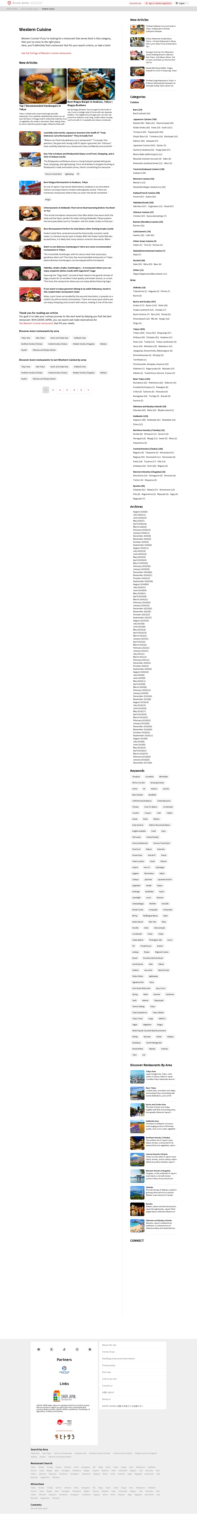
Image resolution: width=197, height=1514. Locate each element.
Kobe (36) (163, 305)
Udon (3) (168, 163)
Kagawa (96, 1474)
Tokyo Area (35, 1453)
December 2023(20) (142, 608)
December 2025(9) (142, 535)
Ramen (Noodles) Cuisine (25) (148, 221)
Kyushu (43, 1456)
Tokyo (33, 1467)
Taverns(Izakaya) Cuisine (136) (148, 169)
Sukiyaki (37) (152, 140)
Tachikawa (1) (140, 359)
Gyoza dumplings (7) (156, 215)
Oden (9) (167, 158)
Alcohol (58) (139, 260)
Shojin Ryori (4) (140, 136)
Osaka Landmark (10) (143, 309)
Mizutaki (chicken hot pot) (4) (147, 158)
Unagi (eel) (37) (163, 149)
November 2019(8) (142, 699)
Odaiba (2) (138, 373)
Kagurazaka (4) (153, 368)
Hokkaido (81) (154, 419)
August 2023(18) (141, 620)
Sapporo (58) (139, 419)
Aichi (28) (151, 465)
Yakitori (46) (139, 140)
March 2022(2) (140, 644)
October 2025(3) (141, 541)
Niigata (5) (163, 465)
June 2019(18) (140, 708)
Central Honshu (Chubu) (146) (148, 448)
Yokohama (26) (156, 382)
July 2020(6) (139, 674)
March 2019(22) (140, 717)
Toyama (95, 1470)
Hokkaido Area (80, 1453)
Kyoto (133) (151, 305)
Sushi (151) (167, 127)
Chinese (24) (139, 215)
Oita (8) (136, 494)
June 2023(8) (139, 626)
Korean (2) (158, 244)
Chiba (76, 1467)
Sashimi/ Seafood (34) (143, 149)
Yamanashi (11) (153, 456)
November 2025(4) (142, 538)
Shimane (42, 1474)
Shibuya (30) (139, 337)
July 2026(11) (139, 514)
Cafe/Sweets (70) (142, 231)
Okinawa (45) (139, 410)
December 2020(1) (142, 662)
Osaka (115, 1467)
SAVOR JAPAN (12, 9)
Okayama (52, 1474)
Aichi (158, 1470)
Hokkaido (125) (140, 416)
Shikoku (34, 1456)
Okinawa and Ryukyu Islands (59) (149, 406)
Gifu (141, 1470)
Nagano (133, 1470)
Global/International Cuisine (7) (149, 250)
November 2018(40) (142, 729)
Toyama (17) (150, 461)
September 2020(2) (142, 668)
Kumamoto (149, 1474)
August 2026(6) (140, 511)
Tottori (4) (138, 480)
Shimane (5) (170, 475)
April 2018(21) (140, 750)
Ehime (105, 1474)
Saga (130, 1474)
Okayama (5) (151, 480)
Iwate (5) (163, 438)
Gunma (58, 1467)
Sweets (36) (138, 235)
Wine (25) (147, 264)
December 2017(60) (142, 762)
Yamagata (65, 1470)
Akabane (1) (139, 368)
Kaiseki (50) (138, 123)
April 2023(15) (140, 632)
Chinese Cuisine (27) (143, 212)
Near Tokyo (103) (141, 378)
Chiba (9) (137, 391)
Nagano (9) (138, 452)
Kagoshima (45, 1477)
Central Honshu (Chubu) (122, 1453)
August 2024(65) (141, 584)
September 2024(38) (143, 581)
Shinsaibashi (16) (141, 318)
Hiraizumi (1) (150, 433)
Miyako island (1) (166, 410)
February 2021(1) (141, 659)
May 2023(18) (139, 629)
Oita (158, 1474)
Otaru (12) (138, 424)
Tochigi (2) (154, 396)
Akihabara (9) (150, 346)
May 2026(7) (139, 520)
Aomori (34, 1470)
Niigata (86, 1470)
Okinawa (55, 1477)
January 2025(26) (141, 569)
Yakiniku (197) (139, 206)
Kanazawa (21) (167, 452)
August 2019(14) (141, 702)
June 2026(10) (140, 517)
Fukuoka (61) (139, 489)
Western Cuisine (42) (143, 178)
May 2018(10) (139, 747)
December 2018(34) (142, 726)
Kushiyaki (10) (171, 136)
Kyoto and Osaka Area (63, 1453)
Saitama (67, 1467)
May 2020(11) (139, 681)
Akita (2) (173, 438)
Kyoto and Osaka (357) (144, 301)
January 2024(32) (141, 605)
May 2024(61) (139, 593)
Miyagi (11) (152, 438)
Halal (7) (137, 254)
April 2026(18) (140, 523)
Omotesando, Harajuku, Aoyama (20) (151, 364)
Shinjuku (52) (152, 337)
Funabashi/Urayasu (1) (144, 387)
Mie (94, 1467)
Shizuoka (149, 1470)
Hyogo (123, 1467)
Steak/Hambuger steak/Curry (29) (149, 186)
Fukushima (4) (140, 442)
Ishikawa (105, 1470)
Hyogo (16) (164, 318)
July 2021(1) (139, 653)
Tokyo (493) (139, 329)
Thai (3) (147, 244)
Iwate (42, 1470)
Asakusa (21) (166, 337)
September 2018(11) (143, 735)
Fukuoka (121, 1474)
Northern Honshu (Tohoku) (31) (149, 430)
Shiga (100, 1467)
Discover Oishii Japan (30, 9)
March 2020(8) (140, 687)
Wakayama (140, 1467)
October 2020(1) (141, 665)
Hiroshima (63, 1474)
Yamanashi (123, 1470)
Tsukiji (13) (149, 341)
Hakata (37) (152, 489)
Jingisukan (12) (155, 206)
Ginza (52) (151, 332)
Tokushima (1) (140, 291)
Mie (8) (154, 318)
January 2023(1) (140, 638)
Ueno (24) (137, 346)
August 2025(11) (141, 547)
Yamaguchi (74, 1474)
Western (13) (139, 182)
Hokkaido (152, 1467)
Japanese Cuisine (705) (145, 119)
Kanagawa (85, 1467)
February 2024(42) (142, 602)
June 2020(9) (139, 678)
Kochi (113, 1474)
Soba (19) (155, 127)
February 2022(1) (141, 647)
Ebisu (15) (138, 341)
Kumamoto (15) (167, 489)
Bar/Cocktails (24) (141, 113)
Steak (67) (169, 206)
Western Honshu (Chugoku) (146, 1453)
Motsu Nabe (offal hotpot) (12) (147, 154)
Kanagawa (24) (140, 396)
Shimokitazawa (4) (142, 355)
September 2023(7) (142, 617)
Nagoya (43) (139, 456)
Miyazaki (34, 1477)
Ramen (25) (138, 225)
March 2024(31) (140, 599)
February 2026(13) (142, 529)
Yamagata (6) (139, 438)
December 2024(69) (142, 572)
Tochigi (50, 1467)
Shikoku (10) (139, 287)
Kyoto (108, 1467)
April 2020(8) (139, 684)
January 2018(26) (141, 759)
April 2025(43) (140, 560)
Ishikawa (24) (139, 465)
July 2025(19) (139, 550)
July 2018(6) (139, 741)
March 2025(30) (140, 563)
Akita (57, 1470)
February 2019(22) (142, 720)
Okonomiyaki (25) (164, 123)
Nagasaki (138, 1474)
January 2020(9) (140, 693)
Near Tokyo (46, 1453)
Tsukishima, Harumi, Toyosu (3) (159, 373)
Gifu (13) (161, 461)
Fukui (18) (137, 461)
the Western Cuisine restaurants (36, 323)
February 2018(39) (142, 756)
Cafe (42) (150, 235)
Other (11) (138, 270)
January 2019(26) (141, 723)
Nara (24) (155, 314)
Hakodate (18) (169, 419)
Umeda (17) (160, 309)
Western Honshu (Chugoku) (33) (149, 471)
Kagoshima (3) (149, 494)
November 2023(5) (142, 611)
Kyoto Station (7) (141, 314)
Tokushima (86, 1474)
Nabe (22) (150, 123)
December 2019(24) (142, 696)
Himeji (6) (166, 314)
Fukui (113, 1470)
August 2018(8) (140, 738)
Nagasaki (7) (139, 498)
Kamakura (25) (140, 382)
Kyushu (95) (139, 485)
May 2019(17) (139, 711)
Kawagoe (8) (162, 387)
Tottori (33, 1474)
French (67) (138, 196)
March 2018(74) (140, 753)
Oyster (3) (161, 145)
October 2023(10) (141, 614)
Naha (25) (151, 410)
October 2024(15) (141, 578)
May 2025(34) (139, 557)
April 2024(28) (140, 596)
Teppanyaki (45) (155, 131)
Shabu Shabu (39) (141, 127)
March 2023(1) (140, 635)
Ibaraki (41, 1467)
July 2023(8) (139, 623)
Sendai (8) (138, 433)
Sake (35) (137, 264)
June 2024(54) (140, 590)
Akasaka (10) (168, 368)
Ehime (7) (165, 291)
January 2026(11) (141, 532)
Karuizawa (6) (168, 456)
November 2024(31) (142, 575)
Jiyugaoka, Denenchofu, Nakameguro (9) (152, 350)
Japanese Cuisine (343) (144, 145)
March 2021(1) (140, 656)
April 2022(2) (139, 641)
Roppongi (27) (164, 332)
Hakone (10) (170, 382)
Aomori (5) (163, 433)
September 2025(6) (142, 544)
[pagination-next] (88, 390)
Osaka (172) (138, 305)
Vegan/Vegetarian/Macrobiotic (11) (150, 273)
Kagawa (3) (154, 291)
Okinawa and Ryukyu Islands (59, 1456)
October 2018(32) (141, 732)
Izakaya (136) (139, 172)
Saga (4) (174, 494)
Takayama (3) (151, 452)
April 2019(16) (140, 714)
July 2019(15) (139, 705)
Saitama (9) (148, 391)
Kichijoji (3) (158, 355)
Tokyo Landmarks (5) (166, 341)
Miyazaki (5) (163, 494)
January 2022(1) (140, 650)
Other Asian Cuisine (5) (144, 241)
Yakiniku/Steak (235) (143, 202)
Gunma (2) (138, 400)
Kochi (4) (137, 295)
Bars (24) (137, 109)
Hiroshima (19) (140, 475)
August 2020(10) (141, 671)
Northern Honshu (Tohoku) (99, 1453)
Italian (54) (151, 196)
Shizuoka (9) (162, 391)
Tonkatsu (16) (156, 136)
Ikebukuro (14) (165, 346)
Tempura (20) (139, 131)
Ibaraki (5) (165, 396)
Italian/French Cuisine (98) (146, 192)
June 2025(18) (140, 554)
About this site (135, 3)
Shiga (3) (137, 323)
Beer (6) (157, 264)
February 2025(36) (142, 566)
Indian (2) (137, 244)
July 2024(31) (139, 587)
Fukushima (76, 1470)
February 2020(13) (142, 690)
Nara (131, 1467)
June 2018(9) (139, 744)
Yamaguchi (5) (156, 475)
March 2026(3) (140, 526)
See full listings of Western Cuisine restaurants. (46, 53)
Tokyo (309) (139, 332)
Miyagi (49, 1470)
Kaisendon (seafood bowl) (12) (147, 163)
